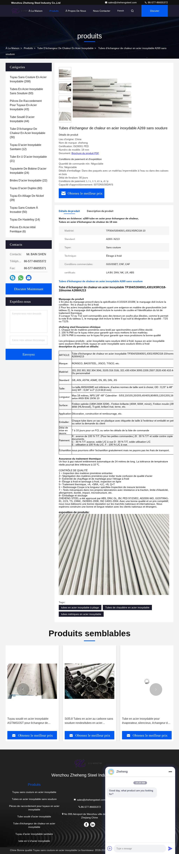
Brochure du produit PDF (85, 153)
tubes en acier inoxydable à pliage (80, 607)
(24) (28, 170)
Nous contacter (101, 10)
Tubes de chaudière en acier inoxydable (127, 607)
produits (28, 48)
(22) (28, 180)
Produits (54, 10)
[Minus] (170, 772)
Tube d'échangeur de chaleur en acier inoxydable (65, 48)
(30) (27, 133)
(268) (28, 79)
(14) (25, 219)
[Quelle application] (20, 277)
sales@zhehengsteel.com (122, 2)
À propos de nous (76, 10)
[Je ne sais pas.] (12, 277)
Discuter (154, 10)
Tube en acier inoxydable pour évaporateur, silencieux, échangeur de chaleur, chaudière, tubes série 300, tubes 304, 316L (88, 721)
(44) (22, 119)
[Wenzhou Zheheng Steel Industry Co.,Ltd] (22, 11)
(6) (23, 229)
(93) (26, 91)
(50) (24, 209)
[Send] (170, 848)
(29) (27, 198)
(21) (28, 158)
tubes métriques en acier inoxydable (81, 614)
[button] (23, 689)
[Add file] (109, 848)
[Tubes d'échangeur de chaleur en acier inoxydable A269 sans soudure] (102, 96)
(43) (26, 105)
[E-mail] (28, 277)
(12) (25, 147)
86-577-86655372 (157, 2)
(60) (26, 188)
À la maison (35, 10)
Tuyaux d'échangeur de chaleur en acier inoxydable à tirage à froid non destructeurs (147, 721)
